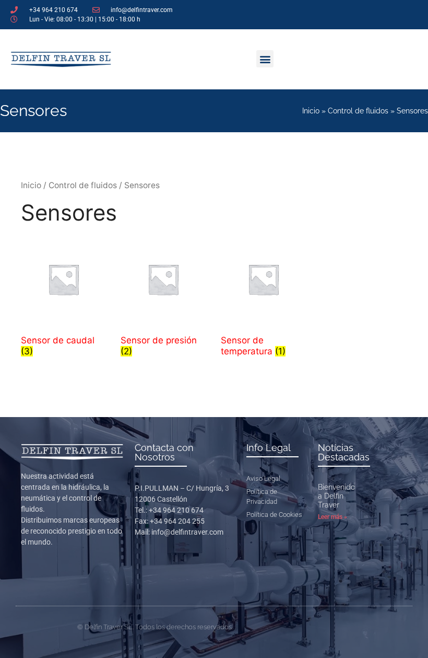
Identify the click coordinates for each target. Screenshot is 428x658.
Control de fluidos (358, 111)
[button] (265, 58)
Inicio (310, 111)
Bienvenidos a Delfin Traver (338, 496)
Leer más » (332, 517)
